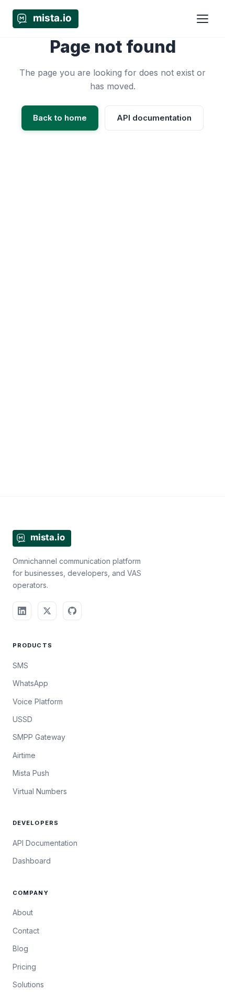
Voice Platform (38, 701)
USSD (22, 719)
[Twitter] (47, 610)
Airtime (24, 755)
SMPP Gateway (39, 737)
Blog (20, 948)
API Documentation (45, 843)
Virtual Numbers (40, 791)
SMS (20, 665)
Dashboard (32, 860)
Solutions (28, 984)
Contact (26, 930)
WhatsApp (30, 683)
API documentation (154, 118)
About (23, 912)
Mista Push (31, 773)
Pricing (24, 966)
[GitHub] (72, 610)
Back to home (60, 118)
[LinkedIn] (22, 610)
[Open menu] (202, 18)
